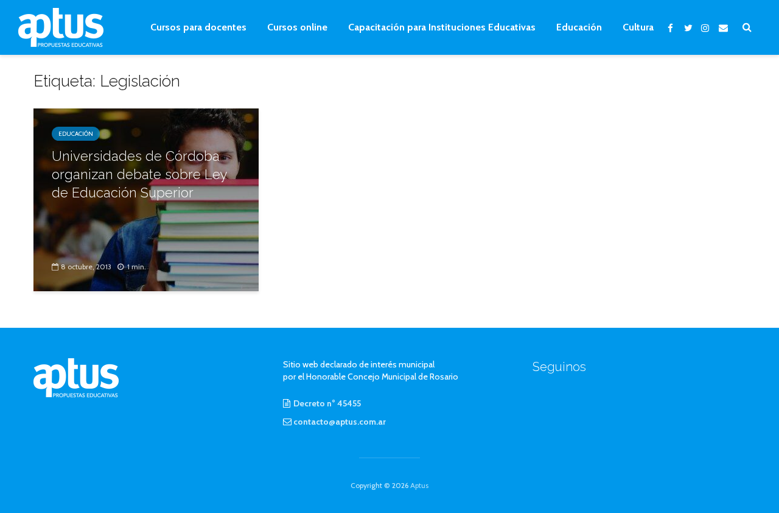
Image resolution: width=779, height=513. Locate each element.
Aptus (419, 485)
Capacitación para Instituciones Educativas (442, 27)
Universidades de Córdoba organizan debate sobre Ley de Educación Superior (139, 174)
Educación (579, 27)
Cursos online (297, 27)
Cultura (638, 27)
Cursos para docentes (198, 27)
